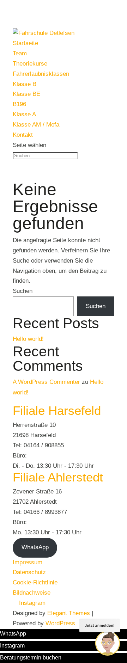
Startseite (25, 43)
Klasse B (24, 84)
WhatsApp (35, 547)
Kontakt (23, 134)
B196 (19, 104)
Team (20, 53)
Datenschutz (29, 572)
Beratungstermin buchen (30, 658)
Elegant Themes (68, 613)
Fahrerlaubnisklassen (41, 73)
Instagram (12, 646)
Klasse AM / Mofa (36, 124)
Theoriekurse (30, 63)
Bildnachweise (31, 592)
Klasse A (24, 114)
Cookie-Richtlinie (35, 582)
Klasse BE (26, 94)
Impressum (27, 562)
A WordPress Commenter (46, 382)
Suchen (22, 291)
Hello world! (28, 339)
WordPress (60, 623)
